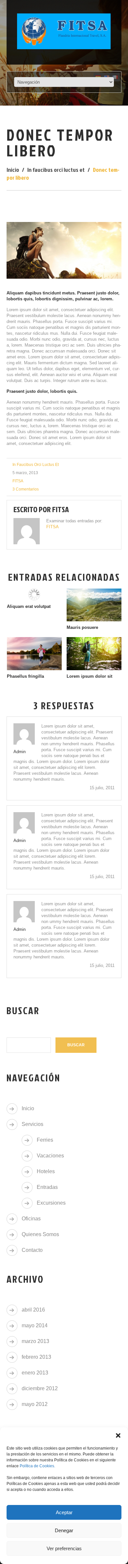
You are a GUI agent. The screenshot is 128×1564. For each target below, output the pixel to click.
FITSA (17, 481)
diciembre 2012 (40, 1388)
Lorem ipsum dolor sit (89, 676)
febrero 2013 (36, 1357)
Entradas (47, 1187)
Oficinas (31, 1218)
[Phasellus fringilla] (34, 653)
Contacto (32, 1250)
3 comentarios (25, 489)
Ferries (45, 1140)
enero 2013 (35, 1372)
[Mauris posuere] (94, 605)
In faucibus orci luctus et (56, 170)
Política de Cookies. (37, 1466)
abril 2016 (33, 1310)
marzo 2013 (35, 1341)
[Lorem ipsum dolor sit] (94, 653)
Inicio (13, 170)
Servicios (32, 1124)
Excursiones (51, 1203)
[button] (118, 1435)
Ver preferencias (64, 1548)
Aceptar (64, 1512)
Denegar (64, 1530)
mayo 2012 (35, 1404)
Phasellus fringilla (25, 676)
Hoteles (46, 1171)
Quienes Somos (40, 1234)
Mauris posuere (82, 627)
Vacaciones (50, 1155)
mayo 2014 (35, 1325)
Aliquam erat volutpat (29, 606)
